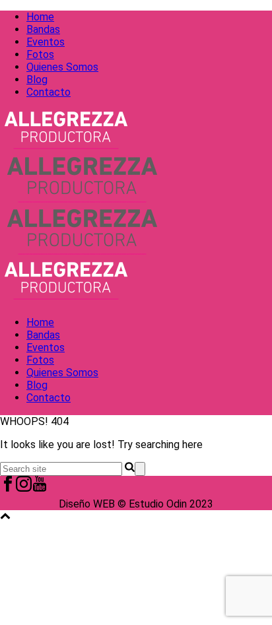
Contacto (48, 92)
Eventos (45, 42)
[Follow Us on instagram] (24, 488)
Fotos (40, 54)
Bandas (43, 29)
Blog (37, 79)
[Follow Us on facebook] (8, 488)
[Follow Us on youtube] (40, 488)
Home (40, 17)
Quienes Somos (62, 67)
